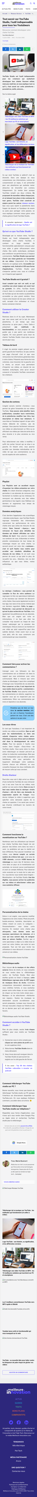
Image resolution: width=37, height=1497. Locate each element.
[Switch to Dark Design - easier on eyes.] (31, 3)
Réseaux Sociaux (16, 13)
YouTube (28, 13)
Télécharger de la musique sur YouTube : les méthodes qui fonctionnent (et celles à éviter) (18, 1212)
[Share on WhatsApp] (27, 49)
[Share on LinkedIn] (20, 49)
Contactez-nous (18, 1471)
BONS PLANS (18, 1411)
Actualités (6, 9)
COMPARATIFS (18, 1415)
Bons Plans (18, 9)
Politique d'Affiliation (19, 1489)
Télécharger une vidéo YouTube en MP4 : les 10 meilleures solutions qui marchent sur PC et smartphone (18, 1273)
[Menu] (3, 3)
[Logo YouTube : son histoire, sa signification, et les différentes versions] (18, 1228)
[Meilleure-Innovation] (18, 3)
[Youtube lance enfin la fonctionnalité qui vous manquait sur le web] (18, 1318)
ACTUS (18, 1399)
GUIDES (18, 1403)
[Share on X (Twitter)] (13, 49)
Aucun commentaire (9, 44)
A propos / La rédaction (18, 1487)
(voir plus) (18, 1174)
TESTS (18, 1407)
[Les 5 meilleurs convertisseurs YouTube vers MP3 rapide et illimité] (18, 1289)
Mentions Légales (18, 1482)
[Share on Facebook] (5, 49)
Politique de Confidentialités (18, 1484)
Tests (28, 9)
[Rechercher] (34, 3)
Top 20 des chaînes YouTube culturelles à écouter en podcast (18, 1068)
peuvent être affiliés (26, 1126)
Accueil (4, 13)
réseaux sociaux (28, 203)
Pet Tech (18, 1451)
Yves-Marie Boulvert (19, 1161)
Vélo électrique (18, 1445)
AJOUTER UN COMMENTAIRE (18, 1372)
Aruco (18, 1461)
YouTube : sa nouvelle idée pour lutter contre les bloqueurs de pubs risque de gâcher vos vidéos (18, 1362)
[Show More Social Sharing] (33, 49)
